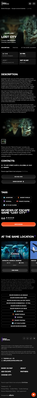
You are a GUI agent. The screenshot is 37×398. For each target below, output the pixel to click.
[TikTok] (30, 338)
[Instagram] (27, 338)
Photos (15, 47)
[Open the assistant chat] (33, 395)
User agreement (21, 391)
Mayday (33, 260)
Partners (24, 371)
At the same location (29, 47)
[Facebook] (24, 338)
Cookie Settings (23, 389)
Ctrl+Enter (25, 171)
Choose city (6, 375)
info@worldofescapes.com (12, 360)
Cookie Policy (14, 389)
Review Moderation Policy (8, 391)
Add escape (6, 371)
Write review (18, 224)
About (23, 368)
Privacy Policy (5, 389)
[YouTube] (34, 338)
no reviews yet (9, 219)
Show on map (6, 368)
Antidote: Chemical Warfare (11, 260)
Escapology (11, 40)
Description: (5, 47)
